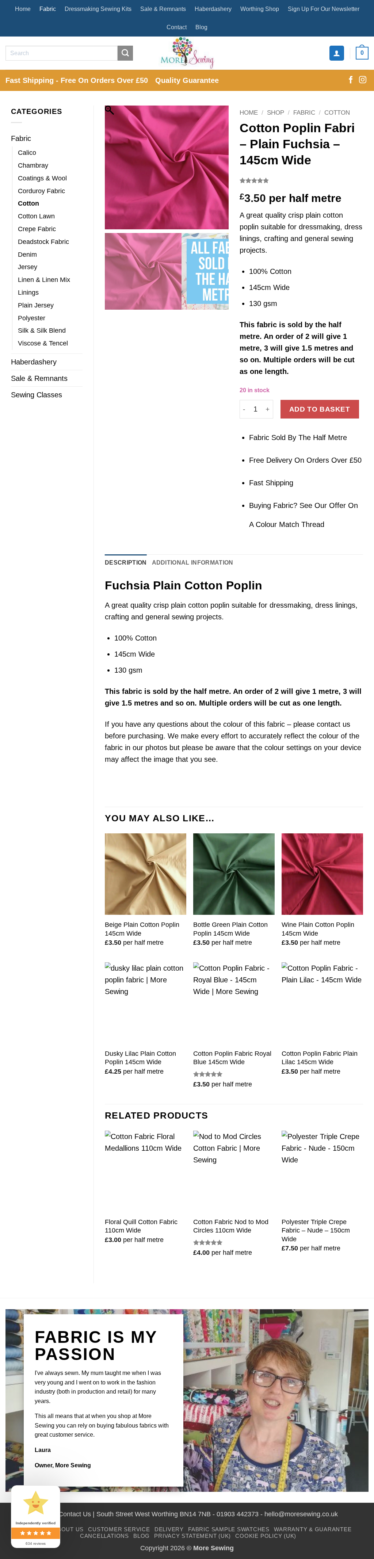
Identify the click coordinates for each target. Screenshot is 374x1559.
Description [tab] (126, 562)
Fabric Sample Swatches (229, 1529)
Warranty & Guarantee (312, 1529)
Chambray (33, 165)
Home (23, 9)
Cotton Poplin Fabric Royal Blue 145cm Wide (232, 1058)
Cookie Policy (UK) (265, 1536)
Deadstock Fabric (43, 241)
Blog (201, 27)
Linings (28, 292)
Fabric (47, 9)
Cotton (28, 203)
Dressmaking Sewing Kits (98, 9)
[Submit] (125, 53)
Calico (27, 152)
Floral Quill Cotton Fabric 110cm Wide (141, 1226)
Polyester (31, 318)
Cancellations (104, 1536)
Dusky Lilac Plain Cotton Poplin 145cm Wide (140, 1058)
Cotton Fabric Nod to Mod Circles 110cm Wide (230, 1226)
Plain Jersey (36, 305)
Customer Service (119, 1529)
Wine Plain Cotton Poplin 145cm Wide (318, 929)
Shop (275, 112)
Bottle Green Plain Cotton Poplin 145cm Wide (230, 929)
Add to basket (319, 409)
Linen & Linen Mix (44, 279)
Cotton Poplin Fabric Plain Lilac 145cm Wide (320, 1058)
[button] (336, 53)
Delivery (169, 1529)
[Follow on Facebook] (350, 80)
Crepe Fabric (37, 229)
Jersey (27, 267)
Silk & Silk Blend (42, 330)
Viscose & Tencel (43, 343)
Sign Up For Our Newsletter (323, 9)
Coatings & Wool (42, 178)
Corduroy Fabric (41, 191)
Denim (27, 254)
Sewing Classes (36, 395)
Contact (177, 27)
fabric (267, 325)
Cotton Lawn (36, 216)
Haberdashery (213, 9)
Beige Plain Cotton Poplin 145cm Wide (142, 929)
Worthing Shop (259, 9)
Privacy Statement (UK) (192, 1536)
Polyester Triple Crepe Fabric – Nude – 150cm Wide (316, 1230)
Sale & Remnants (163, 9)
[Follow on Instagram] (362, 80)
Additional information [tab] (192, 562)
